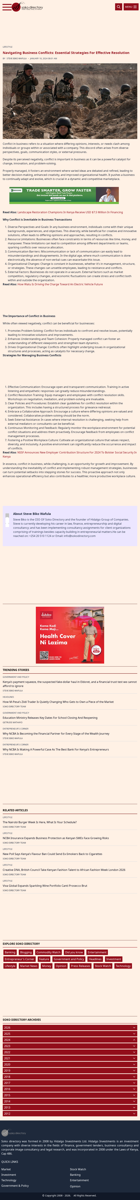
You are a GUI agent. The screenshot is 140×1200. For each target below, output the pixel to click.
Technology (123, 966)
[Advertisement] (70, 22)
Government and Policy (69, 959)
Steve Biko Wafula (17, 58)
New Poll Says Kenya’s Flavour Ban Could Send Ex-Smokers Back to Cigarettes (52, 854)
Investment (113, 959)
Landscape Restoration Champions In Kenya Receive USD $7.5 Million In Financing (70, 212)
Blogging (26, 952)
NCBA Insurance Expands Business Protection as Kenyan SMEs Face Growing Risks (56, 838)
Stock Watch (103, 966)
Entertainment (97, 952)
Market (6, 1169)
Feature (44, 959)
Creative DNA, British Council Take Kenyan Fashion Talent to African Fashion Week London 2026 (64, 870)
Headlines (95, 959)
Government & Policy (15, 1186)
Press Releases (80, 966)
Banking (10, 952)
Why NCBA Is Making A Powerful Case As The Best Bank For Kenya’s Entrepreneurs (56, 749)
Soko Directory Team (14, 706)
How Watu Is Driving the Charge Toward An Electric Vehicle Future (60, 284)
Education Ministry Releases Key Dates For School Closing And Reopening (50, 718)
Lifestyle (10, 966)
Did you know (74, 952)
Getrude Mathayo (12, 722)
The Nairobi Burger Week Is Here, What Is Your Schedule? (40, 822)
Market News (28, 966)
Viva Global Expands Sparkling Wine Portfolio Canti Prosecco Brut (45, 886)
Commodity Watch (48, 952)
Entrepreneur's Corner (19, 959)
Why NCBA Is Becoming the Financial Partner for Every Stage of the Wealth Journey (56, 733)
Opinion (61, 966)
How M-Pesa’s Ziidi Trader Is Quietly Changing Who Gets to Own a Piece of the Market (58, 702)
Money (46, 966)
